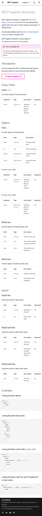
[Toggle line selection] (37, 401)
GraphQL (25, 2)
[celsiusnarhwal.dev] (13, 512)
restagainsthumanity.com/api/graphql (15, 41)
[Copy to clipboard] (40, 401)
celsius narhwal (16, 502)
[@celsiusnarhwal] (6, 512)
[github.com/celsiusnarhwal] (2, 512)
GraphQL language (29, 53)
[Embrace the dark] (34, 2)
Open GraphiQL (13, 76)
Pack (9, 90)
